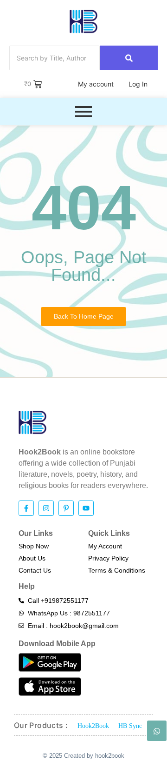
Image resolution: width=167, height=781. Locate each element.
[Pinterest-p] (66, 508)
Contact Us (35, 570)
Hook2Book (93, 725)
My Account (105, 546)
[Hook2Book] (83, 21)
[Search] (129, 58)
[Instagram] (46, 508)
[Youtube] (86, 508)
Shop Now (34, 546)
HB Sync (130, 725)
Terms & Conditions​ (116, 570)
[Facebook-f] (26, 508)
